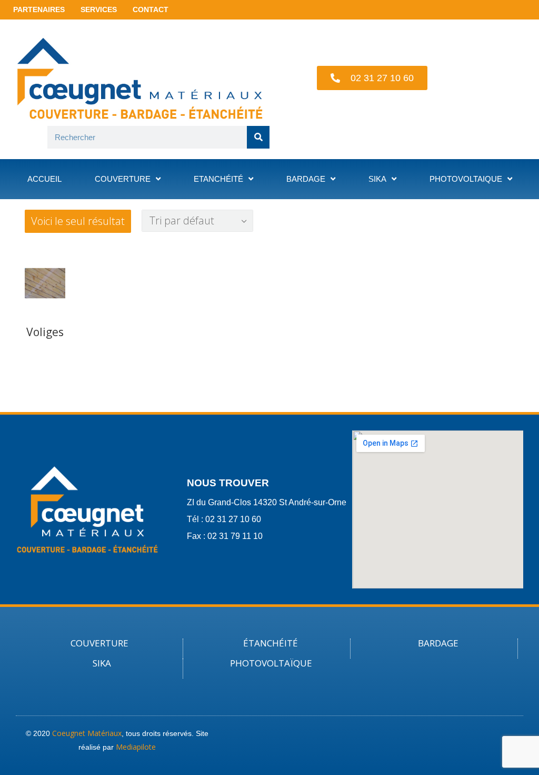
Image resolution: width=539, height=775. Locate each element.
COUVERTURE (99, 643)
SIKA (102, 663)
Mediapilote (136, 747)
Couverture (123, 178)
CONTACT (150, 9)
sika (377, 178)
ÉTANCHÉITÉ (270, 643)
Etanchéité (218, 178)
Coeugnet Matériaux (87, 733)
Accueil (44, 178)
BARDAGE (438, 643)
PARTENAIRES (39, 9)
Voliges (45, 332)
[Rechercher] (258, 137)
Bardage (305, 178)
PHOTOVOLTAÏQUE (271, 663)
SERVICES (99, 9)
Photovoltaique (466, 178)
